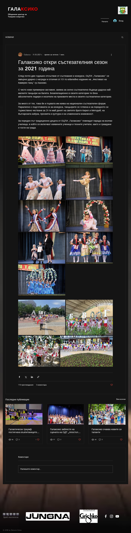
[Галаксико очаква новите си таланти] (107, 414)
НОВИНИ (9, 37)
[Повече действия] (111, 54)
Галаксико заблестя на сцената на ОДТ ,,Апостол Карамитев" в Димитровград (65, 431)
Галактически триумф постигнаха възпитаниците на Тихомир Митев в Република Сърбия (23, 431)
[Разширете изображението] (41, 152)
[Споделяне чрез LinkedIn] (32, 377)
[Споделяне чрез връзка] (38, 377)
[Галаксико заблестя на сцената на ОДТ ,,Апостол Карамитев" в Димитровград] (65, 414)
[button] (122, 37)
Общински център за (17, 14)
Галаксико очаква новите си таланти (107, 431)
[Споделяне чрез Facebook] (19, 377)
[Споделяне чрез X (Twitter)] (25, 377)
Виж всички (121, 399)
